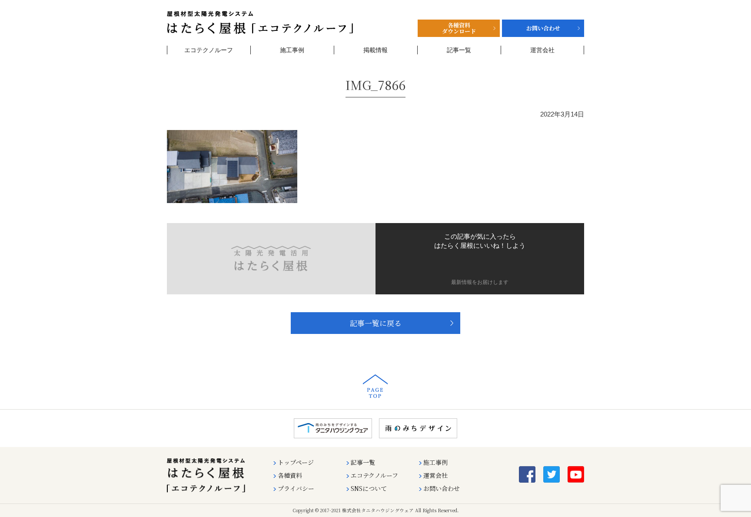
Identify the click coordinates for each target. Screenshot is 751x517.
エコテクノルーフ (208, 50)
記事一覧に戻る (376, 323)
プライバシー (296, 488)
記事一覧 (459, 50)
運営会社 (542, 50)
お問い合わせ (441, 488)
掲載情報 (375, 50)
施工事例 (292, 50)
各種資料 (290, 475)
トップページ (296, 462)
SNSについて (369, 488)
